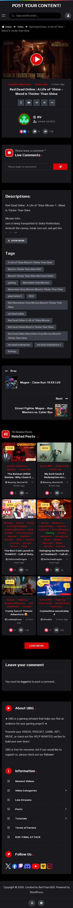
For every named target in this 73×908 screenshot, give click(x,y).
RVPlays (12, 351)
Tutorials (21, 818)
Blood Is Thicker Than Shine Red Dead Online (31, 276)
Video (21, 26)
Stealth (30, 539)
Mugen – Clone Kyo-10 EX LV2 (40, 382)
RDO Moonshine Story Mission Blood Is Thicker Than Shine (35, 304)
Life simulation (24, 533)
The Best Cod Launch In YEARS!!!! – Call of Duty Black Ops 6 (18, 554)
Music (59, 543)
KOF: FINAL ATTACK (27, 837)
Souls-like (41, 84)
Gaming (50, 533)
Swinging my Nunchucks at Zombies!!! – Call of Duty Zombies (54, 554)
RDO (31, 296)
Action (20, 523)
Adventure (57, 523)
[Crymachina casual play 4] (54, 586)
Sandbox (25, 536)
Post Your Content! (36, 5)
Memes (57, 539)
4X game (8, 523)
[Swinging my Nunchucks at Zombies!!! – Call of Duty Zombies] (54, 509)
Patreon (48, 754)
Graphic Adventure (20, 84)
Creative (61, 526)
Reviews (11, 469)
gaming (12, 282)
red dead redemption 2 (49, 344)
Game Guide (62, 466)
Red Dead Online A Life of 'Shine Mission (29, 320)
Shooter (8, 539)
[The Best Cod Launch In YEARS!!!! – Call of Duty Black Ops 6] (19, 509)
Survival (14, 543)
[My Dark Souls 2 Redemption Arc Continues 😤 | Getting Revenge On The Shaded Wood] (54, 452)
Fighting (44, 529)
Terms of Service (25, 827)
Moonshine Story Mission (36, 282)
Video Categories (26, 790)
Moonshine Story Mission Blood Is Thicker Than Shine (35, 289)
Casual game (46, 526)
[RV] (24, 119)
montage (48, 543)
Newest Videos (24, 781)
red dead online (16, 313)
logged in (26, 681)
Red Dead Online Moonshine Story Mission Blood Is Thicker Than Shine (34, 335)
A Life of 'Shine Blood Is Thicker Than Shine (30, 262)
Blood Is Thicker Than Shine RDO (24, 269)
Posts (19, 809)
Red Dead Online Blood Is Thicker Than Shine (31, 327)
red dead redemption (19, 344)
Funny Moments (60, 529)
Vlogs (24, 546)
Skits (19, 539)
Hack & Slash (62, 603)
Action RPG (46, 466)
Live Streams (23, 799)
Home (8, 26)
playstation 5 (15, 296)
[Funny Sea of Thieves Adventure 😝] (19, 586)
